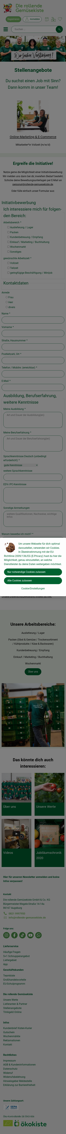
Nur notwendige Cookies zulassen (26, 571)
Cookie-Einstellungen (33, 588)
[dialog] (33, 567)
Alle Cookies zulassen (19, 580)
